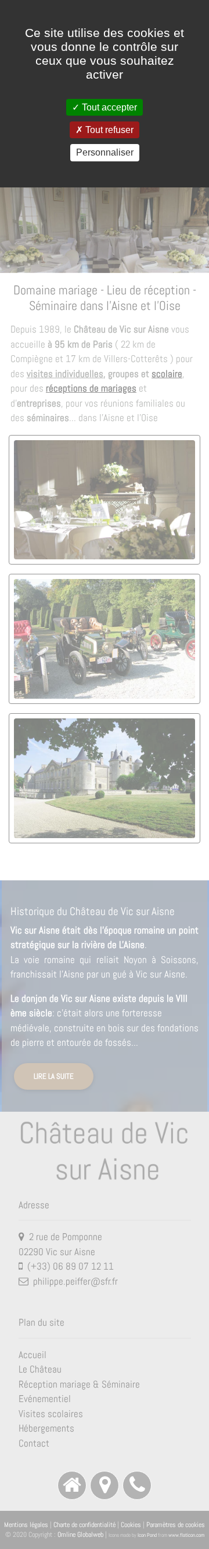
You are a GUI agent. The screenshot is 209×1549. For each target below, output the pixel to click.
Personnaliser (105, 152)
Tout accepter (108, 107)
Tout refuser (108, 130)
